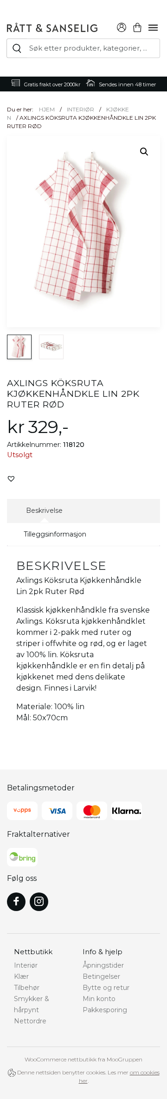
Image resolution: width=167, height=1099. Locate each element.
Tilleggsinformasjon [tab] (55, 534)
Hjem (47, 109)
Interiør (80, 109)
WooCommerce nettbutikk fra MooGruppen (83, 1059)
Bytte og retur (106, 987)
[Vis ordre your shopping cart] (137, 26)
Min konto (99, 999)
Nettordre (30, 1021)
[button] (144, 151)
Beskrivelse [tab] (44, 510)
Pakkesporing (105, 1010)
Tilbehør (26, 987)
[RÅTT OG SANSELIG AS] (52, 26)
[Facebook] (16, 901)
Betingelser (101, 976)
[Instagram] (39, 901)
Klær (21, 976)
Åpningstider (103, 965)
